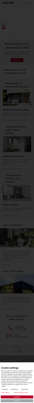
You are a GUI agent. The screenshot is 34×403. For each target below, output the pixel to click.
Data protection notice (21, 392)
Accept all (17, 397)
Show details (5, 392)
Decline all (17, 401)
